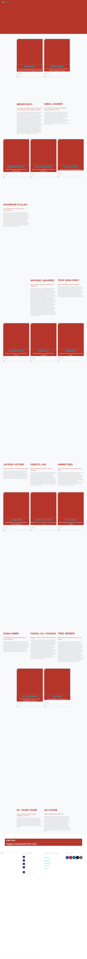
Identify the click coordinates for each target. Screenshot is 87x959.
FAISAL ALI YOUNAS (43, 520)
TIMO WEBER (71, 520)
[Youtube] (70, 857)
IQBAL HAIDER (57, 66)
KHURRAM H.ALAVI (16, 166)
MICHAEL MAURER (43, 166)
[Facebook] (67, 857)
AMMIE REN (71, 350)
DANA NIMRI (16, 520)
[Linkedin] (74, 857)
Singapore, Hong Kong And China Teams (21, 844)
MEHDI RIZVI (29, 66)
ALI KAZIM (57, 696)
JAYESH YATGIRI (16, 350)
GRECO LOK (43, 350)
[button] (43, 840)
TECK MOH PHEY (70, 166)
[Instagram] (77, 857)
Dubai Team (10, 840)
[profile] (30, 52)
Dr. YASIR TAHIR (29, 696)
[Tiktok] (81, 857)
